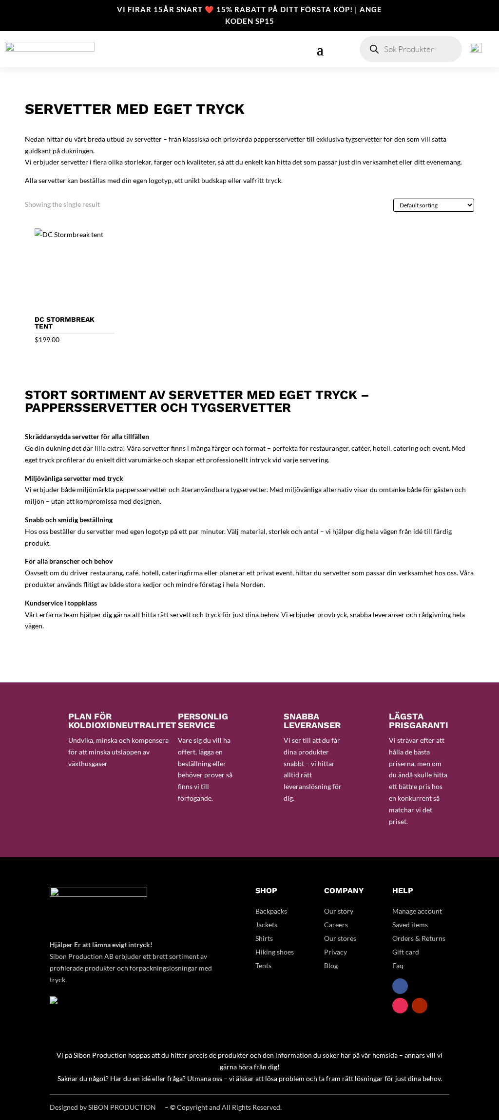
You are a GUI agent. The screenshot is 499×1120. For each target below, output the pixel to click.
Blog (331, 965)
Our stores (340, 938)
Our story (338, 911)
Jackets (266, 924)
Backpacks (271, 911)
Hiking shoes (274, 952)
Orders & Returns (418, 938)
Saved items (410, 924)
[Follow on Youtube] (419, 1005)
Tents (263, 965)
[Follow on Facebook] (400, 986)
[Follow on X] (419, 986)
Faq (397, 965)
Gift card (405, 952)
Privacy (335, 952)
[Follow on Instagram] (400, 1005)
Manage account (417, 911)
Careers (336, 924)
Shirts (264, 938)
